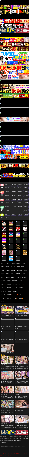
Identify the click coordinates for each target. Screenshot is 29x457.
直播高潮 (25, 270)
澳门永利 (23, 263)
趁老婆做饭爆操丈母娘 (7, 315)
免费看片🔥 (3, 284)
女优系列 (14, 199)
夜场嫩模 (19, 277)
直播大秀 (20, 291)
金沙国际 (21, 287)
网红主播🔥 (3, 301)
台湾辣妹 (7, 191)
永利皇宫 (20, 280)
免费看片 (10, 291)
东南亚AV (26, 191)
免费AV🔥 (21, 298)
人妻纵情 (20, 214)
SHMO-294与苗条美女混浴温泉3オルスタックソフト (21, 397)
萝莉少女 (26, 184)
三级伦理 (7, 188)
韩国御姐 (14, 191)
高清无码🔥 (15, 298)
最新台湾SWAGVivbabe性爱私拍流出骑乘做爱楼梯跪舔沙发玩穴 (7, 427)
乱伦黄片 (2, 277)
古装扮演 (7, 199)
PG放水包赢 (19, 270)
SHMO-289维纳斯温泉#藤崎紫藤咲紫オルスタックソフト (7, 368)
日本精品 (14, 188)
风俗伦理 (26, 214)
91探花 (13, 195)
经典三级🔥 (9, 294)
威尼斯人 (2, 263)
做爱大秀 (15, 291)
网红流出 (20, 195)
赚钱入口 (9, 298)
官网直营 (18, 263)
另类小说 (7, 217)
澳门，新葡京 (3, 291)
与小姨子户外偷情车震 (21, 315)
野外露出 (26, 195)
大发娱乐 (9, 280)
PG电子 (2, 266)
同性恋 (25, 210)
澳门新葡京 (3, 280)
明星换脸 (14, 202)
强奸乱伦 (14, 184)
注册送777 (13, 266)
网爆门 (25, 206)
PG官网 (7, 263)
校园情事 (14, 214)
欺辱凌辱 (7, 195)
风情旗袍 (7, 202)
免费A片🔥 (16, 294)
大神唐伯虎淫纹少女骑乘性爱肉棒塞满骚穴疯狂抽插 (21, 427)
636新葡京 (9, 284)
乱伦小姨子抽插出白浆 (7, 352)
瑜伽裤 (19, 202)
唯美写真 (20, 206)
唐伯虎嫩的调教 (19, 411)
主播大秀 (18, 273)
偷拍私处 (8, 277)
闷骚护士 (26, 202)
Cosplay (20, 188)
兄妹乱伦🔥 (22, 294)
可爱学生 (20, 199)
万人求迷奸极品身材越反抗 (7, 340)
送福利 (18, 266)
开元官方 (9, 287)
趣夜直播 (13, 277)
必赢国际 (8, 270)
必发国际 (24, 277)
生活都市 (7, 214)
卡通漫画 (7, 206)
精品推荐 (7, 184)
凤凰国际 (13, 270)
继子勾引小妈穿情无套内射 (7, 327)
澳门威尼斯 (3, 294)
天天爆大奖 (15, 287)
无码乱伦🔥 (3, 287)
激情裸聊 (15, 284)
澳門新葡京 (14, 280)
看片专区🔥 (3, 298)
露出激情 (14, 206)
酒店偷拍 (13, 273)
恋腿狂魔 (26, 199)
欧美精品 (20, 184)
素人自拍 (26, 188)
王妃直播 (23, 273)
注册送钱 (7, 266)
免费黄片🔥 (21, 284)
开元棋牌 (13, 263)
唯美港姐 (20, 191)
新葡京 (22, 266)
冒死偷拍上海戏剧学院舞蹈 (21, 327)
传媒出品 (7, 210)
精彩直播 (2, 273)
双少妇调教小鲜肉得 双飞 (21, 340)
